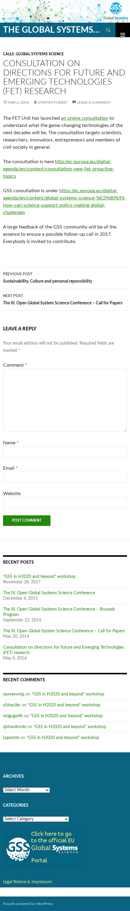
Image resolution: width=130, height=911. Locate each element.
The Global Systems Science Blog (52, 30)
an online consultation (84, 118)
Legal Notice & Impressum (27, 882)
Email (10, 468)
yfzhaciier (12, 705)
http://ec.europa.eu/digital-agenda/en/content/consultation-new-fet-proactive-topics (58, 169)
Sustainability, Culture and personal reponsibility (47, 278)
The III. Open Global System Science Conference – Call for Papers (62, 299)
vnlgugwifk (13, 716)
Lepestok (11, 738)
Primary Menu (122, 30)
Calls (8, 54)
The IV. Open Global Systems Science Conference (49, 593)
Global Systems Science (40, 54)
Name (11, 442)
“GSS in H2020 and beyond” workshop (39, 577)
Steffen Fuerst (53, 102)
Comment (15, 365)
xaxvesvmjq (13, 694)
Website (12, 493)
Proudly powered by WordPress (28, 904)
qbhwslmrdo (14, 727)
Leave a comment (94, 102)
